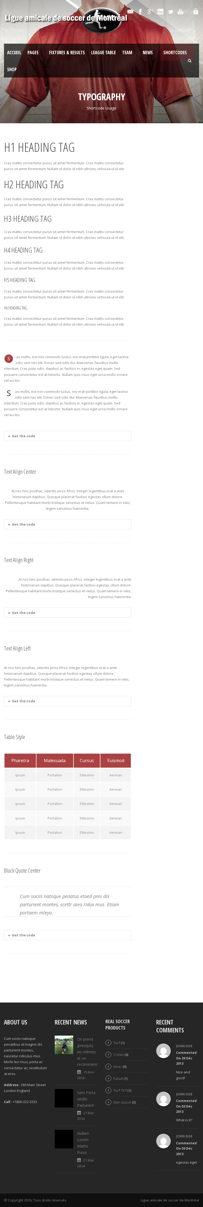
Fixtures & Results (67, 52)
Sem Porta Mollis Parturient (86, 1099)
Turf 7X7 (120, 1090)
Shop (12, 69)
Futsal (118, 1078)
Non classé (122, 1102)
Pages (33, 52)
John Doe (184, 1046)
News (148, 52)
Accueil (14, 52)
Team (127, 52)
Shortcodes (175, 52)
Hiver (117, 1066)
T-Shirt (118, 1054)
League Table (103, 52)
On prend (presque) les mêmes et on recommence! (89, 1052)
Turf (116, 1042)
